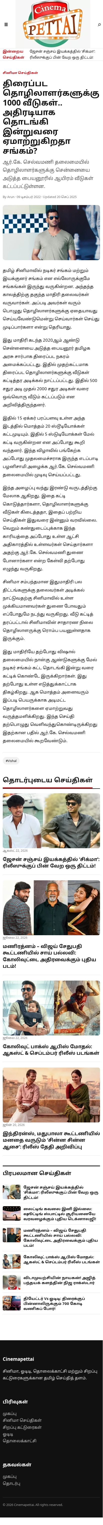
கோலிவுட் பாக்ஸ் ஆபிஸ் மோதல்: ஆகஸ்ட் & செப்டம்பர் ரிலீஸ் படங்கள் (51, 1050)
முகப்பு (9, 1413)
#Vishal (11, 760)
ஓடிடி (8, 1434)
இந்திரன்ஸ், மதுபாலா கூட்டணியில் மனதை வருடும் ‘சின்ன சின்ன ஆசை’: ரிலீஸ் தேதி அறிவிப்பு (51, 1140)
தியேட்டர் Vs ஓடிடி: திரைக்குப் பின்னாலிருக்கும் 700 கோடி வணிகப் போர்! (54, 1303)
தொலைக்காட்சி (19, 1441)
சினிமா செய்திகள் (22, 1420)
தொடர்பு (11, 1483)
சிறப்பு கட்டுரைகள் (22, 1427)
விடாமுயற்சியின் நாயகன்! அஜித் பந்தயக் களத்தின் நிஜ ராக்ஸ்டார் (59, 1280)
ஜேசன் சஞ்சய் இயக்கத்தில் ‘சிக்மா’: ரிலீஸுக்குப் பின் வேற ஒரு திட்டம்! (62, 54)
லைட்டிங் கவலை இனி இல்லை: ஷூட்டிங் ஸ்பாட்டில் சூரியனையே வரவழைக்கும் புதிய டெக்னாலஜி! (59, 1213)
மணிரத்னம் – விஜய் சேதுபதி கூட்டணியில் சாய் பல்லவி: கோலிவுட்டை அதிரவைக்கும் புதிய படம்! (49, 956)
